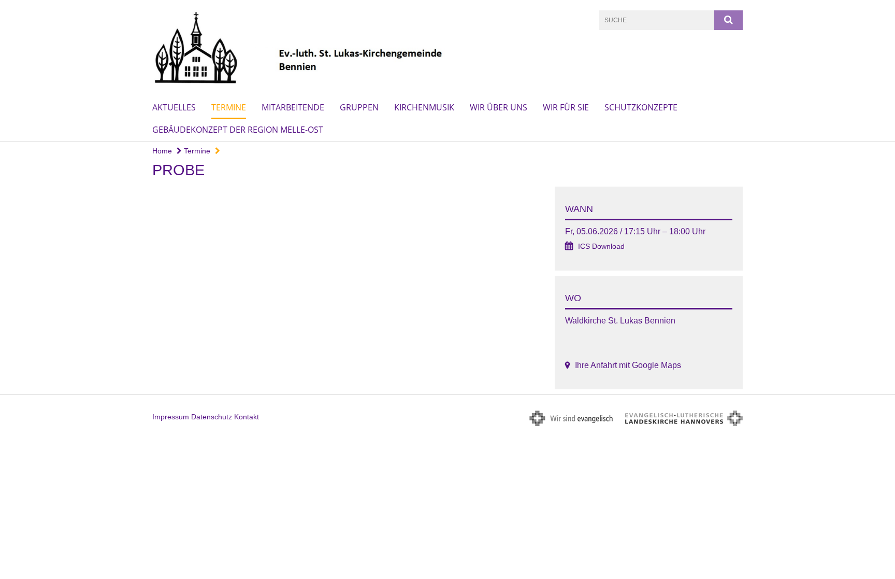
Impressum (170, 417)
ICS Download (601, 246)
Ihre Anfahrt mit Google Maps (628, 365)
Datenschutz (211, 417)
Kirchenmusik (424, 107)
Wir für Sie (566, 107)
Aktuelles (174, 107)
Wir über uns (498, 107)
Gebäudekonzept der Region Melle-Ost (237, 129)
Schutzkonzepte (640, 107)
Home (162, 151)
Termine (228, 107)
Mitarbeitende (293, 107)
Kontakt (246, 417)
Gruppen (359, 107)
